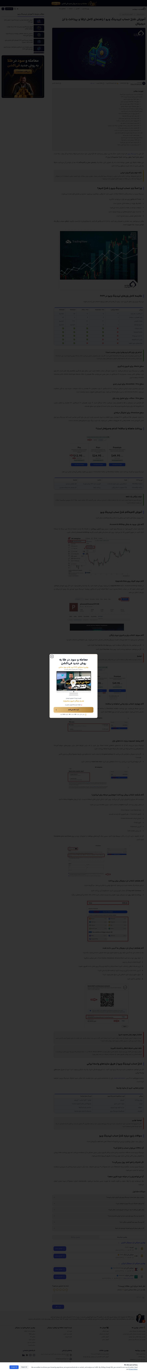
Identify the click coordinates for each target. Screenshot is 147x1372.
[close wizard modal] (51, 656)
